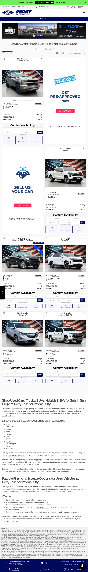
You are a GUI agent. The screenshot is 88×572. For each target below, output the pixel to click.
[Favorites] (71, 7)
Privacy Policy (64, 562)
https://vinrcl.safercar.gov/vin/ (10, 549)
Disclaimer (80, 36)
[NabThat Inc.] (75, 564)
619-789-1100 (48, 7)
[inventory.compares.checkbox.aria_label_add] (4, 59)
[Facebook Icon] (41, 563)
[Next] (47, 390)
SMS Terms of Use (78, 562)
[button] (85, 2)
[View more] (26, 7)
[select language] (85, 7)
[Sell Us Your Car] (22, 190)
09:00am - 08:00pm (17, 7)
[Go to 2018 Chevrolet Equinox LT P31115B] (22, 333)
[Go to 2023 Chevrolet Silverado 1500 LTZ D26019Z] (65, 333)
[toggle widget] (82, 566)
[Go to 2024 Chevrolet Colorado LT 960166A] (65, 173)
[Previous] (40, 390)
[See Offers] (44, 31)
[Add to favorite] (41, 59)
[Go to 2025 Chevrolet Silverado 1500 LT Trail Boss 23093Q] (22, 258)
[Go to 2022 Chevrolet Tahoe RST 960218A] (65, 258)
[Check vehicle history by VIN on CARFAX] (38, 104)
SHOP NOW (60, 2)
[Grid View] (57, 53)
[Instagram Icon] (46, 563)
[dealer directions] (6, 563)
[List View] (62, 53)
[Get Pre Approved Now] (65, 100)
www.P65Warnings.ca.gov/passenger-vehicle (15, 557)
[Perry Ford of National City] (17, 12)
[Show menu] (84, 13)
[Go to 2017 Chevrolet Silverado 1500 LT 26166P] (22, 83)
